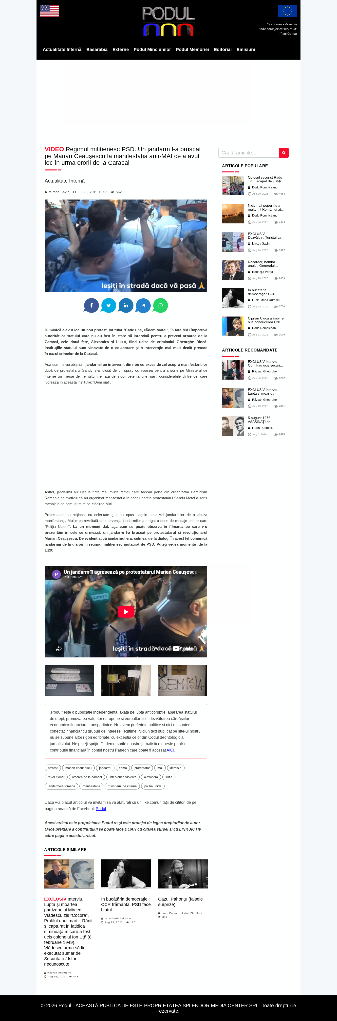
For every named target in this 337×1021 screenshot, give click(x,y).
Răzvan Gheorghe (59, 972)
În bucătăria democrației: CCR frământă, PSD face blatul (126, 904)
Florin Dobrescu (262, 428)
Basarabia (97, 49)
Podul (101, 809)
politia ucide (152, 786)
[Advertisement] (168, 101)
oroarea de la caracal (87, 777)
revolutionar (56, 777)
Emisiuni (246, 49)
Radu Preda (169, 913)
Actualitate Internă (62, 49)
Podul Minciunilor (152, 49)
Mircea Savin (59, 192)
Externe (120, 49)
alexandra (151, 777)
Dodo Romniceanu (264, 187)
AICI (170, 750)
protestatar (142, 768)
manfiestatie (91, 786)
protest (53, 768)
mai (160, 768)
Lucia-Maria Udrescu (118, 918)
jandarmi (105, 768)
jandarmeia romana (61, 786)
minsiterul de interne (122, 786)
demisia (175, 768)
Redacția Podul (262, 272)
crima (123, 768)
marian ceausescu (78, 768)
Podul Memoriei (192, 49)
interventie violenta (123, 777)
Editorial (223, 49)
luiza (169, 777)
